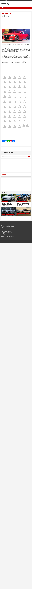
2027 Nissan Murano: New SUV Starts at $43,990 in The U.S (7, 204)
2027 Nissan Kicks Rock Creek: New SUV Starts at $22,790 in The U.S (23, 204)
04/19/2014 (3, 16)
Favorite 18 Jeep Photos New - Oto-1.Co (6, 225)
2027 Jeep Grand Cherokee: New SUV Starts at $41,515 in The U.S (8, 217)
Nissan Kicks (23, 201)
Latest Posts (4, 192)
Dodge (5, 13)
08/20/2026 (3, 205)
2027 (2, 201)
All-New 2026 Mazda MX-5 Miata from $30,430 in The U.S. (23, 217)
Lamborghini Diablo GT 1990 (5, 233)
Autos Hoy (5, 4)
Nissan (5, 201)
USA (7, 201)
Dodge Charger (8, 13)
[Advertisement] (16, 23)
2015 (3, 13)
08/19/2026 (18, 205)
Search (29, 156)
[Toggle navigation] (2, 8)
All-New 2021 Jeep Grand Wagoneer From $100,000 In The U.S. (8, 226)
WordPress (26, 241)
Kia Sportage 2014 (7, 234)
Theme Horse (17, 241)
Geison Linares (8, 16)
